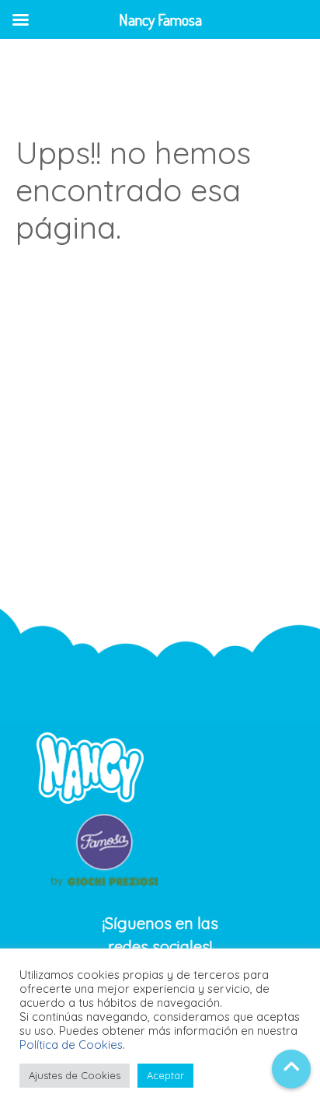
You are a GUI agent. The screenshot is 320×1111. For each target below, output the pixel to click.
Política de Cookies (71, 1044)
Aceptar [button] (165, 1075)
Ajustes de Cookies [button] (74, 1075)
